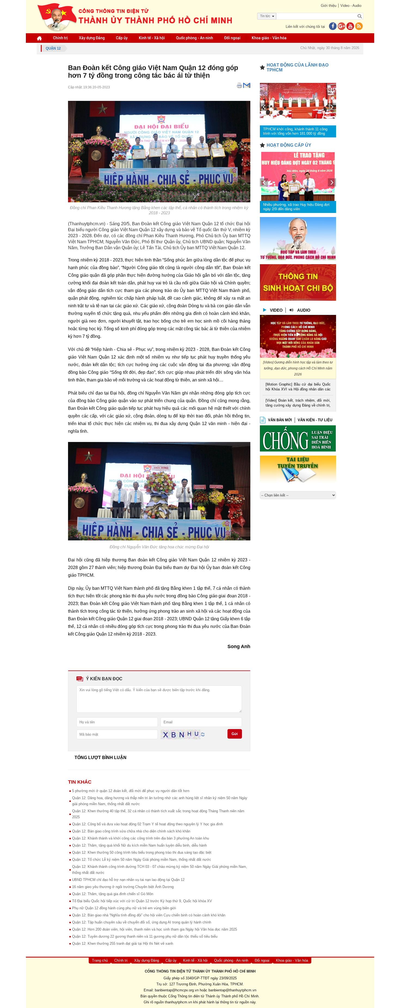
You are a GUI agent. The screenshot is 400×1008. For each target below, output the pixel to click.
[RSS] (359, 27)
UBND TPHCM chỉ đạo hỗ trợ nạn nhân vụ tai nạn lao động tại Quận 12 (128, 880)
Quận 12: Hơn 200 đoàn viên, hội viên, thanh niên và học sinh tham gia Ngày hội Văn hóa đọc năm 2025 (154, 929)
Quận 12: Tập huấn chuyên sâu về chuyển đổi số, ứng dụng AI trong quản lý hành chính (141, 922)
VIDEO (276, 310)
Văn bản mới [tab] (280, 420)
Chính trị (60, 38)
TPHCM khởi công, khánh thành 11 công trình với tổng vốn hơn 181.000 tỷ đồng (295, 131)
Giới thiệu (328, 6)
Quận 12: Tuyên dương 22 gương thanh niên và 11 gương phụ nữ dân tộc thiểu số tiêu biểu (144, 936)
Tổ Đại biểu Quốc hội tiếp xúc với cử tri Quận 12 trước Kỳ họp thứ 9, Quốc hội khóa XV (142, 901)
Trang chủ (100, 960)
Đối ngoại (232, 38)
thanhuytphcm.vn (178, 1002)
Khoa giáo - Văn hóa (269, 38)
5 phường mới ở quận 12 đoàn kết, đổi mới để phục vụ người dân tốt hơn (130, 791)
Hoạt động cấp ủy (289, 145)
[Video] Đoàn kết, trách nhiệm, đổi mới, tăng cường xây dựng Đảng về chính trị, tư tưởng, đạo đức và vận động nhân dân (298, 403)
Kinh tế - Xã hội (152, 38)
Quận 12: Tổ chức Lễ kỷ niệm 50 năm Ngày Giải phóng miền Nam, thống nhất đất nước (141, 859)
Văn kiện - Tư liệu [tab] (315, 420)
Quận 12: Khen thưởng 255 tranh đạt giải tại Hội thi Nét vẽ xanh (122, 943)
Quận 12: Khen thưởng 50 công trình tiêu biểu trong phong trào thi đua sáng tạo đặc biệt (141, 852)
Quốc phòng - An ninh (194, 38)
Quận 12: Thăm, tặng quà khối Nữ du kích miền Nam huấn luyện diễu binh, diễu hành (139, 845)
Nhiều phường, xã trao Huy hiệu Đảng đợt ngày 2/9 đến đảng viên (296, 207)
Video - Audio (350, 6)
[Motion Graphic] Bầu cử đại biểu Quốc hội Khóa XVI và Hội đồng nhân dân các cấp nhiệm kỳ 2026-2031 (298, 387)
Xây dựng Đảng (92, 38)
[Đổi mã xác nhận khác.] (203, 734)
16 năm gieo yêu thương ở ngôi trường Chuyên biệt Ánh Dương (123, 887)
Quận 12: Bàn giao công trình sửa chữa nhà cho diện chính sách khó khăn (131, 831)
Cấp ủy (122, 38)
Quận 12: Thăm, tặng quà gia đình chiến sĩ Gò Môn (112, 894)
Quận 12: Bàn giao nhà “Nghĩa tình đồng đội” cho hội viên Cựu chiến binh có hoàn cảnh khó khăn (148, 915)
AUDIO (303, 310)
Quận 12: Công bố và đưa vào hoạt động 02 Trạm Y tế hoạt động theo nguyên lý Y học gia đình (147, 824)
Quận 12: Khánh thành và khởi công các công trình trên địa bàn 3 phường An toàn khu (140, 838)
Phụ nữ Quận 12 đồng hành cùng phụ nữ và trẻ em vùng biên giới (124, 908)
